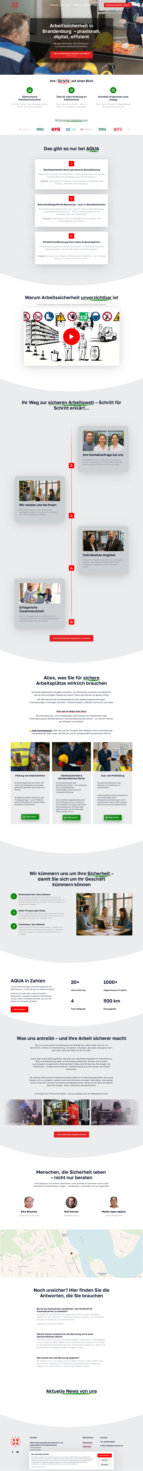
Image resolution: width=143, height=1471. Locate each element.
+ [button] (2, 1232)
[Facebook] (13, 1452)
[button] (71, 1253)
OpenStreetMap (127, 1277)
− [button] (2, 1234)
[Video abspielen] (71, 336)
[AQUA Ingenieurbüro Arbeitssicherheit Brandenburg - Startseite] (15, 5)
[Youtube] (18, 1452)
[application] (71, 1253)
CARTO (140, 1277)
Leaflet (120, 1277)
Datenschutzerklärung (38, 1467)
